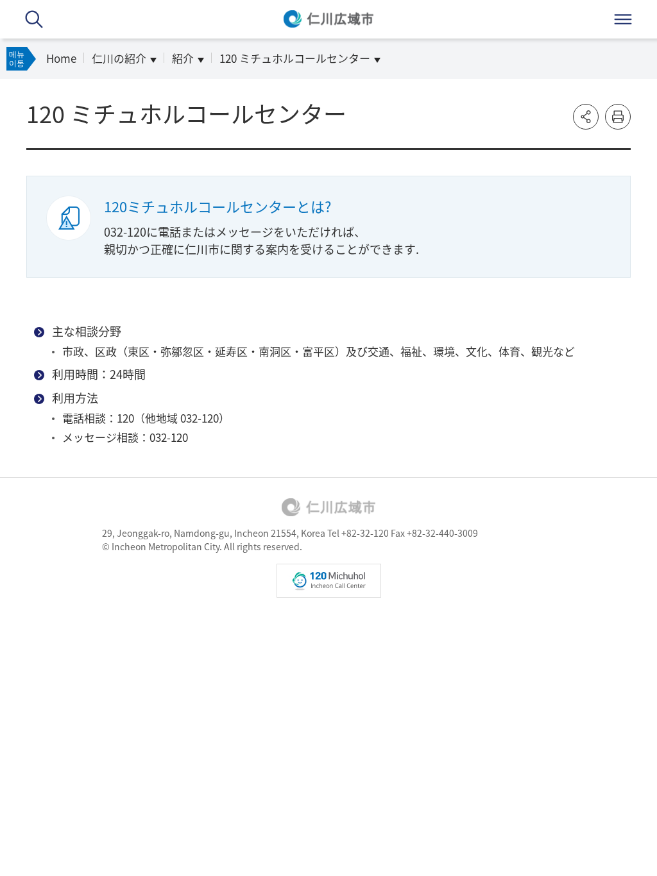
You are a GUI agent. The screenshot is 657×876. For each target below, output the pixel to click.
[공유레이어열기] (586, 117)
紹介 (183, 58)
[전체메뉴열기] (623, 19)
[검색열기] (34, 19)
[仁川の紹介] (328, 507)
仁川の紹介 (119, 58)
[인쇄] (618, 117)
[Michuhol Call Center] (329, 581)
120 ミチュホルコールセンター (294, 58)
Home (61, 58)
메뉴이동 (16, 58)
